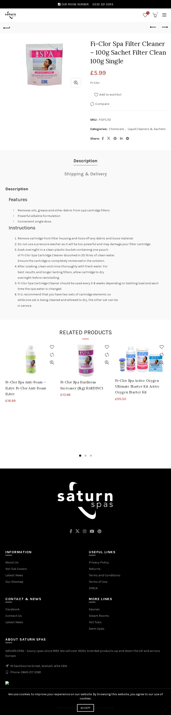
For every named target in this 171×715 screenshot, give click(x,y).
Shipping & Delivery (85, 173)
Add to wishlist (110, 94)
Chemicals (116, 129)
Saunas (94, 609)
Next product (164, 27)
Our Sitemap (14, 582)
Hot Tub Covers (16, 569)
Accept (85, 707)
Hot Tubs (95, 622)
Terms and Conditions (104, 575)
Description (85, 160)
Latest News (14, 575)
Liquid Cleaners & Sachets (147, 129)
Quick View (52, 363)
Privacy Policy (99, 562)
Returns (95, 569)
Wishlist (148, 13)
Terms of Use (98, 582)
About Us (11, 562)
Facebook (12, 609)
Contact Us (13, 616)
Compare (102, 104)
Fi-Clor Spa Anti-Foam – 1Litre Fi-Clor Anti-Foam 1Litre (25, 388)
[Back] (6, 27)
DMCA (93, 588)
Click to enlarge (76, 82)
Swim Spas (96, 629)
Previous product (153, 27)
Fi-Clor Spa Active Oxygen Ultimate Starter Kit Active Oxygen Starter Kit (137, 387)
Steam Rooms (99, 616)
